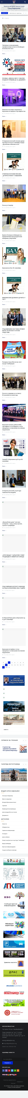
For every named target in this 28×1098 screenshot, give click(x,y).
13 (12, 665)
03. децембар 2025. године (9, 50)
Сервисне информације (8, 830)
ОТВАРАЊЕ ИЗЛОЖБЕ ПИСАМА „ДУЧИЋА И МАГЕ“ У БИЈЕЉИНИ (12, 174)
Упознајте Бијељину (7, 795)
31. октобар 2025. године (9, 590)
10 (3, 665)
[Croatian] (3, 1075)
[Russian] (12, 1075)
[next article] (23, 13)
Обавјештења (5, 827)
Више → (4, 53)
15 (17, 665)
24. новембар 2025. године (9, 240)
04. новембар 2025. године (9, 527)
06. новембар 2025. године (9, 494)
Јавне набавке (6, 837)
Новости (4, 824)
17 (23, 665)
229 (6, 667)
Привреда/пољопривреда (9, 809)
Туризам (4, 805)
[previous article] (26, 13)
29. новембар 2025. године (9, 82)
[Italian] (10, 1075)
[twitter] (12, 1070)
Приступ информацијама (8, 846)
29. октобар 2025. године (9, 654)
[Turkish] (16, 1075)
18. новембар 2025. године (9, 366)
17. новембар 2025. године (9, 397)
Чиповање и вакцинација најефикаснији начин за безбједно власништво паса (13, 46)
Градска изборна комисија (9, 850)
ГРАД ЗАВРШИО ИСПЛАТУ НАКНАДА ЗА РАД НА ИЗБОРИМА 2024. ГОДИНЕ (13, 587)
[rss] (18, 1070)
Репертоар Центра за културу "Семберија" (13, 840)
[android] (15, 1070)
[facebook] (3, 1070)
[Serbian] (14, 1075)
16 (20, 665)
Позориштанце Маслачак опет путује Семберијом (12, 362)
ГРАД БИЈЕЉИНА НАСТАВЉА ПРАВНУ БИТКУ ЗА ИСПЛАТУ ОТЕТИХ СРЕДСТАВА (13, 330)
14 (14, 665)
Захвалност (20, 1081)
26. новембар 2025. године (9, 178)
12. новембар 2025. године (9, 432)
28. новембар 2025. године (9, 146)
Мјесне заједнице (6, 799)
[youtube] (9, 1070)
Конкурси (4, 833)
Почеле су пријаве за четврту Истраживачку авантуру (11, 394)
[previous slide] (23, 740)
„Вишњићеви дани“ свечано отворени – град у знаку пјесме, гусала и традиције (12, 523)
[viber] (6, 1070)
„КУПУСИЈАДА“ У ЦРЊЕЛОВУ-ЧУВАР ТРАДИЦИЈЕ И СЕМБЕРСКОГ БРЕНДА (13, 556)
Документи (5, 815)
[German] (8, 1075)
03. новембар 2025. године (9, 559)
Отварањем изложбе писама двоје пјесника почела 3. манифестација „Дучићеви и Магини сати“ (13, 142)
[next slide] (26, 740)
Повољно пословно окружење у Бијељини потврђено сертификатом (13, 110)
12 (9, 665)
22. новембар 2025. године (9, 301)
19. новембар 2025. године (9, 334)
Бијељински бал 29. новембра (11, 268)
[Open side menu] (1, 2)
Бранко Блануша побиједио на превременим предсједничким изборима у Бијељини (12, 236)
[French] (7, 1075)
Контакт (13, 1083)
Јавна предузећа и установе (9, 812)
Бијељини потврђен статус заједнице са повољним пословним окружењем (13, 650)
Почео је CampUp (7, 205)
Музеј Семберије (6, 843)
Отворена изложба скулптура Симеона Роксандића (11, 491)
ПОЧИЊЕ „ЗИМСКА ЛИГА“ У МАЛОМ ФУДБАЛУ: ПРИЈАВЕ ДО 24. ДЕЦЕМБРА (13, 79)
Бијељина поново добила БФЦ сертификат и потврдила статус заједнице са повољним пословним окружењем (13, 427)
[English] (5, 1075)
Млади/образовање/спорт (9, 802)
